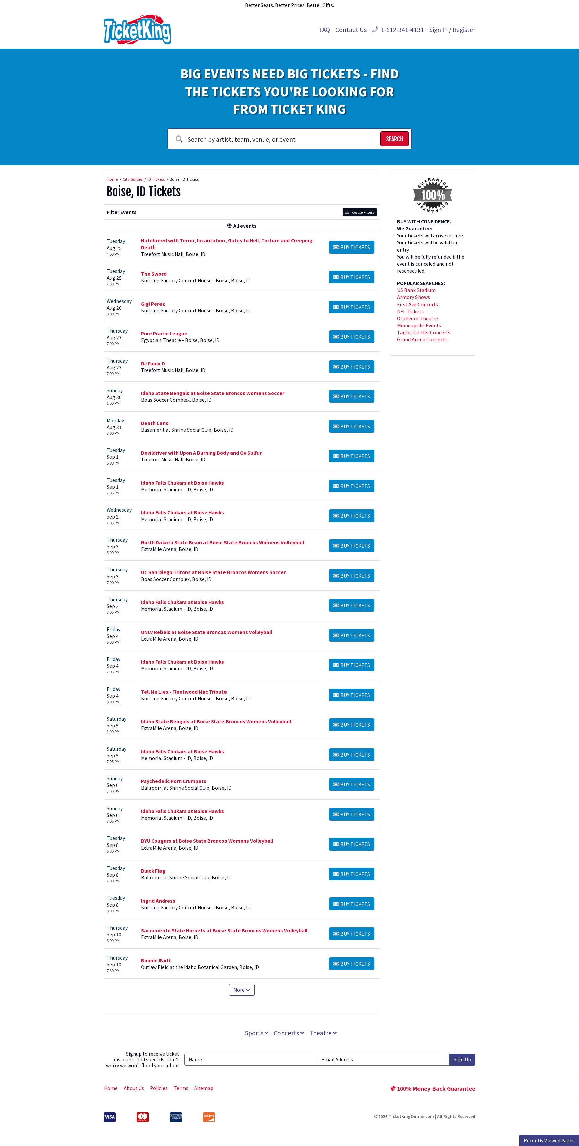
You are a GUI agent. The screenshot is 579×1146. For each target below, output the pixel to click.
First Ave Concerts (417, 304)
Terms (181, 1088)
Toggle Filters (361, 212)
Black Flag (153, 870)
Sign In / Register (452, 29)
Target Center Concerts (423, 332)
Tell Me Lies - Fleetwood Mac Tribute (184, 691)
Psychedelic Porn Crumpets (173, 781)
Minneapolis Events (419, 325)
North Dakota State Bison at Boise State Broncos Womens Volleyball (222, 542)
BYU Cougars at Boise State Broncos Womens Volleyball (207, 840)
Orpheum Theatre (417, 318)
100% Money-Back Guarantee (435, 1088)
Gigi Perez (153, 303)
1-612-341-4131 (402, 29)
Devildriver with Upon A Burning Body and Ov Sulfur (201, 452)
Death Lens (154, 423)
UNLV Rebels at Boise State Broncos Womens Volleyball (206, 632)
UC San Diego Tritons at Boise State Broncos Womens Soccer (213, 572)
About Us (134, 1088)
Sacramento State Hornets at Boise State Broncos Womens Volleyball (224, 930)
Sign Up (462, 1059)
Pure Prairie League (164, 333)
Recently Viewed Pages (549, 1140)
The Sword (154, 273)
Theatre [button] (321, 1033)
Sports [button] (255, 1033)
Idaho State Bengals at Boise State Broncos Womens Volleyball (216, 721)
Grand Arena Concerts (422, 339)
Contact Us (351, 29)
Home (111, 1088)
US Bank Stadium (416, 290)
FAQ (324, 29)
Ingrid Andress (158, 900)
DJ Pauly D (153, 363)
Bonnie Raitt (156, 960)
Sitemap (203, 1088)
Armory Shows (413, 297)
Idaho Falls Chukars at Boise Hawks (182, 482)
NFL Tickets (410, 311)
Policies (159, 1088)
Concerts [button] (287, 1033)
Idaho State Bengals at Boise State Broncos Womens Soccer (212, 393)
